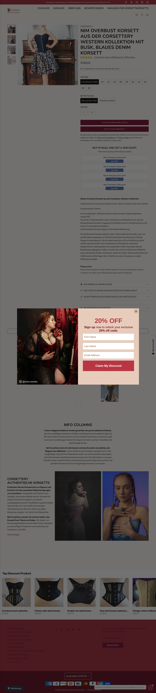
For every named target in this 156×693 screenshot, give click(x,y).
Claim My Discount (108, 365)
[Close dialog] (136, 311)
